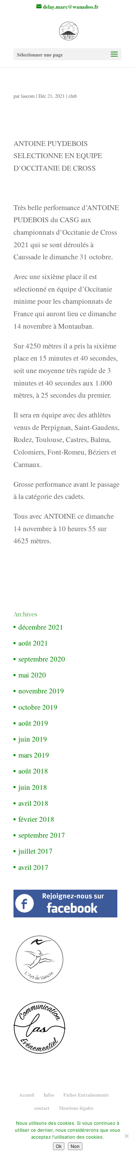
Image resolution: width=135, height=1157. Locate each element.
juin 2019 (32, 739)
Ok (59, 1146)
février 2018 (36, 819)
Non (75, 1146)
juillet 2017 (35, 851)
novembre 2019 (41, 691)
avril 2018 (33, 803)
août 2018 (33, 771)
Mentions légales (76, 1108)
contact (42, 1108)
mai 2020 (32, 675)
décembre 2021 (40, 627)
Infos (49, 1094)
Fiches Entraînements (86, 1094)
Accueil (26, 1094)
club (73, 96)
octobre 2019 (37, 707)
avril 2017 (33, 867)
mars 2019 (33, 755)
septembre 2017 (41, 835)
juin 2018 (32, 787)
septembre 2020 (41, 659)
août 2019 (33, 723)
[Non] (126, 1135)
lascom (28, 96)
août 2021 (33, 643)
